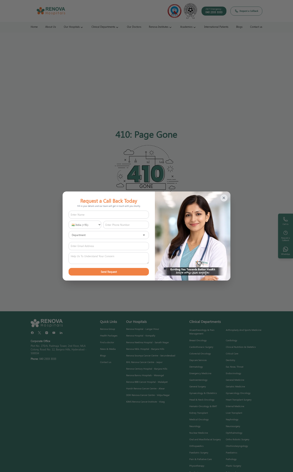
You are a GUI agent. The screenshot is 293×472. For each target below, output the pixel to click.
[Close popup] (223, 197)
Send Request (109, 271)
